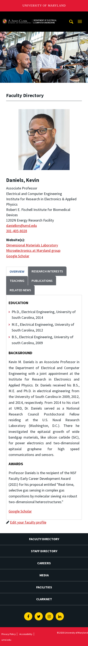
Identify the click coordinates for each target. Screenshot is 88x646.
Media (44, 575)
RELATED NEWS (20, 290)
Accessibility (25, 634)
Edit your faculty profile (28, 522)
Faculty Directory (44, 539)
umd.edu (6, 639)
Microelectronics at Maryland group (33, 250)
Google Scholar (17, 256)
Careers (44, 563)
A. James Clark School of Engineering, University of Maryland (29, 15)
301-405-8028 (16, 230)
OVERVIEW (17, 271)
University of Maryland (44, 5)
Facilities (44, 587)
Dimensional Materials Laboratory (32, 245)
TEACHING (17, 281)
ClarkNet (44, 599)
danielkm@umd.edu (21, 225)
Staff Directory (44, 551)
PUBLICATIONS (42, 281)
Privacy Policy (8, 634)
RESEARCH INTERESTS (47, 271)
